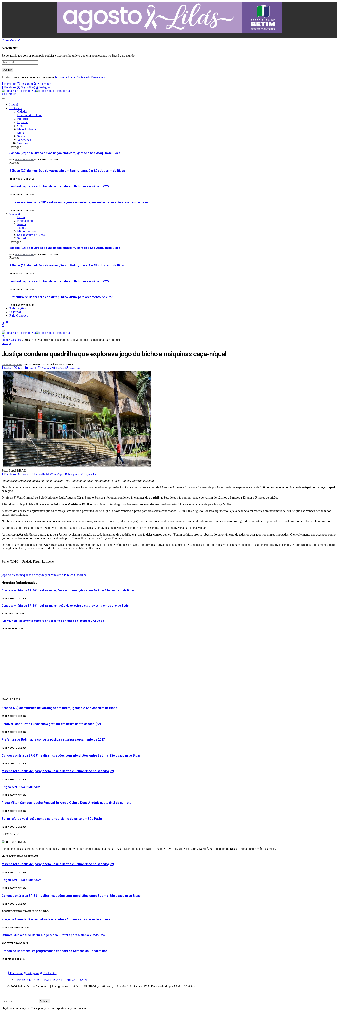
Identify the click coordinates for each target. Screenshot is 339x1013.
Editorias (15, 108)
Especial (22, 122)
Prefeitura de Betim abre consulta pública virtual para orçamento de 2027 (61, 297)
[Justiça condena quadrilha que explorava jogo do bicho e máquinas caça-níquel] (77, 467)
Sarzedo (22, 238)
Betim (21, 217)
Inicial (13, 104)
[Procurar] (3, 325)
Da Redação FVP (24, 159)
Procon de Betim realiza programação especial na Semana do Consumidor (54, 951)
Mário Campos (26, 231)
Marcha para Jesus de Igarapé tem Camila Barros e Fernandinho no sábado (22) (58, 771)
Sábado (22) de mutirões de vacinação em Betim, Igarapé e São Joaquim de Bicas (64, 153)
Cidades (22, 111)
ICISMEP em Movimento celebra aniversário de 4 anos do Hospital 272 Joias (53, 620)
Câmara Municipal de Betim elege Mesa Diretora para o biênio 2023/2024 (53, 935)
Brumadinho (25, 220)
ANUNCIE (9, 94)
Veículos (22, 143)
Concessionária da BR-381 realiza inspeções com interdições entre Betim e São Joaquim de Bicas (78, 202)
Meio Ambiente (26, 129)
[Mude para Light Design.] (7, 322)
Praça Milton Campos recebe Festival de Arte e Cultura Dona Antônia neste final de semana (66, 803)
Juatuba (22, 227)
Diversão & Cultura (29, 115)
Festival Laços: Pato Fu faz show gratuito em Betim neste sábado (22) (59, 186)
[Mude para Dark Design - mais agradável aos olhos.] (3, 322)
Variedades (24, 139)
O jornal (15, 312)
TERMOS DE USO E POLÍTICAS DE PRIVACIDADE (51, 979)
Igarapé (21, 224)
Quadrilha (80, 575)
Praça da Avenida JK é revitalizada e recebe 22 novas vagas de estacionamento (58, 919)
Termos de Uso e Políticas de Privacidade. (81, 77)
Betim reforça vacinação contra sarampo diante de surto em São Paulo (52, 818)
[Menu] (3, 98)
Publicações (17, 308)
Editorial (22, 118)
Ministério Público (62, 575)
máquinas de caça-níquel (34, 575)
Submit (44, 1001)
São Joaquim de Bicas (31, 234)
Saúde (21, 136)
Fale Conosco (18, 315)
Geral (20, 125)
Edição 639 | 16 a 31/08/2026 (21, 787)
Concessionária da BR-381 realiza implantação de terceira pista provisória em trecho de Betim (65, 605)
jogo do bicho (10, 575)
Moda (21, 132)
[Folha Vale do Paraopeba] (36, 90)
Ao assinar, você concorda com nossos (56, 77)
